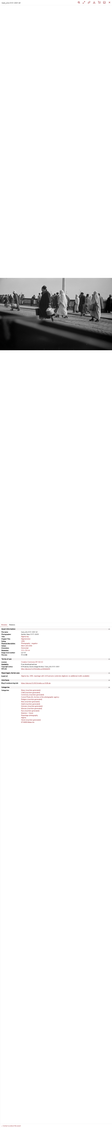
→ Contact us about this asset (11, 1126)
